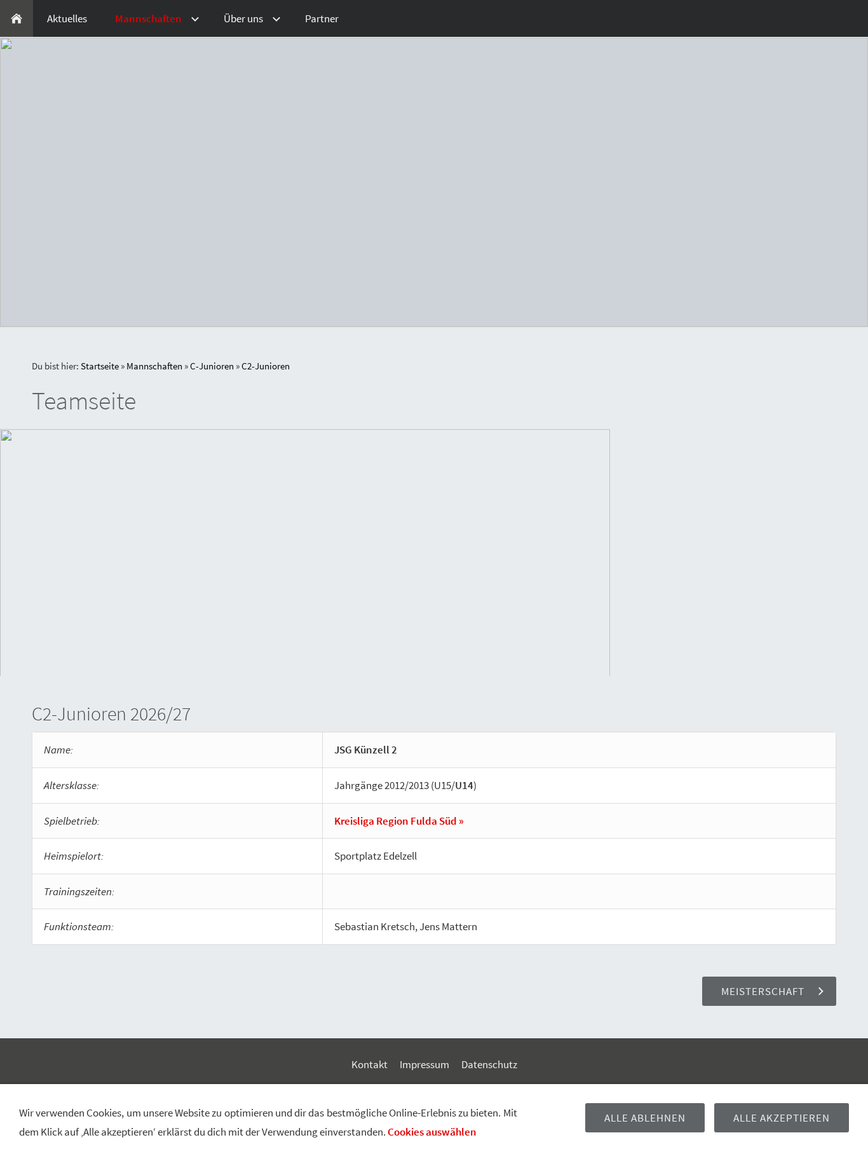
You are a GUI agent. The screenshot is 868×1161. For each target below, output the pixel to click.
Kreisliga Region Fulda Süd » (399, 821)
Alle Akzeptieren (781, 1118)
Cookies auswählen (432, 1132)
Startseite (100, 366)
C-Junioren (212, 366)
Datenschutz (489, 1064)
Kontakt (369, 1064)
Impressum (424, 1064)
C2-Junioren (265, 366)
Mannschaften (154, 366)
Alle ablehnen (645, 1118)
